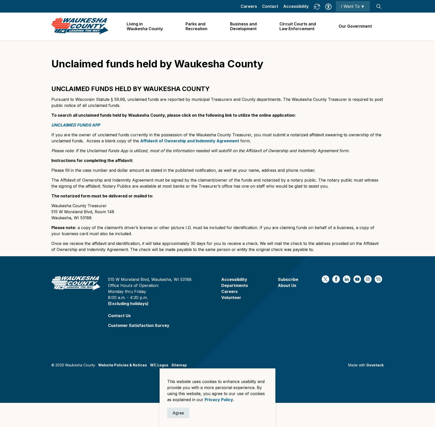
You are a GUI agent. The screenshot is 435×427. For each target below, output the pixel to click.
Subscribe (288, 279)
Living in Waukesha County (145, 26)
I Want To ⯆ (353, 6)
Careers (249, 6)
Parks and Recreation (196, 26)
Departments (234, 285)
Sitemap (179, 365)
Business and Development (243, 26)
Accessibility (296, 6)
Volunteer (231, 297)
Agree (178, 412)
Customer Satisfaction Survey (138, 325)
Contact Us (119, 315)
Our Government (355, 26)
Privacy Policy (219, 399)
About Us (287, 285)
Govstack (375, 365)
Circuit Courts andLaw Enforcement (297, 26)
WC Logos (159, 365)
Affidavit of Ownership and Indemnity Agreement (189, 140)
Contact (270, 6)
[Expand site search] (379, 6)
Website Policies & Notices (122, 365)
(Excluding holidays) (128, 303)
